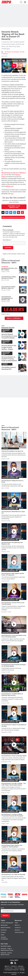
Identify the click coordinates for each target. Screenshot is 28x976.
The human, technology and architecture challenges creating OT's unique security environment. (12, 699)
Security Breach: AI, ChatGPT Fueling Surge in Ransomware (9, 358)
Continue (8, 247)
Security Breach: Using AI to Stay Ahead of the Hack (13, 725)
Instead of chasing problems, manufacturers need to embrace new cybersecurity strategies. (13, 608)
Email (2, 907)
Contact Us (14, 966)
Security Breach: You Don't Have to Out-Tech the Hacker (13, 603)
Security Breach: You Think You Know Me (13, 874)
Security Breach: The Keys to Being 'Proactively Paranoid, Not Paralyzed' (12, 815)
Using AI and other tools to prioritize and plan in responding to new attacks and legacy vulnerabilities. (13, 819)
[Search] (21, 2)
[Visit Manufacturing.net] (10, 897)
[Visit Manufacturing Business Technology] (17, 897)
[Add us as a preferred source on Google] (22, 212)
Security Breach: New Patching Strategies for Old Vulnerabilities (13, 665)
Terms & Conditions (19, 968)
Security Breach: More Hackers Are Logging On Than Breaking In (11, 846)
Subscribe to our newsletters (14, 206)
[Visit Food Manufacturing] (10, 894)
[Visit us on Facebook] (12, 963)
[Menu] (25, 2)
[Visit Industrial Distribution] (3, 897)
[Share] (6, 212)
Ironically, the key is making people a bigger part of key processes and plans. (13, 729)
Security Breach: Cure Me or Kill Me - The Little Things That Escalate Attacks (13, 784)
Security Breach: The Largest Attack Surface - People (8, 347)
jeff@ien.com (9, 186)
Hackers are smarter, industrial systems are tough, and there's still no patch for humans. (13, 758)
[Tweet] (14, 212)
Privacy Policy (9, 968)
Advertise (20, 966)
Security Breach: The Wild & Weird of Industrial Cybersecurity (12, 694)
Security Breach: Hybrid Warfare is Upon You (8, 287)
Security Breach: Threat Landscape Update (14, 755)
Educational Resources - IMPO (6, 330)
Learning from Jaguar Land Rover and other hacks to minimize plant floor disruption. (13, 639)
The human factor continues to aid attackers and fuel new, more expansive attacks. (13, 849)
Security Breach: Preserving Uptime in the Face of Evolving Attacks (13, 636)
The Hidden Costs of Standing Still (8, 368)
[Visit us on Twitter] (15, 963)
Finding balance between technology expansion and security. (11, 669)
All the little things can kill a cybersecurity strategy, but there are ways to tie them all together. (12, 547)
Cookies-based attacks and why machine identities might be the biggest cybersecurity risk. (13, 878)
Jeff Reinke (7, 52)
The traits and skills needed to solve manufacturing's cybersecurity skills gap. (12, 485)
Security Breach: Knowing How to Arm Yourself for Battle (9, 336)
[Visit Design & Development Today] (3, 894)
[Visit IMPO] (24, 894)
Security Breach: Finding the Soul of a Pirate (8, 277)
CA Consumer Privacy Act (11, 970)
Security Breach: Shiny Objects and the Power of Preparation (12, 574)
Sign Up (5, 915)
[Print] (2, 212)
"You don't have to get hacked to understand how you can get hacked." (13, 578)
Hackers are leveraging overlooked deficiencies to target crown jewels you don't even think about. (13, 788)
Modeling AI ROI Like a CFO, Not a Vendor (9, 269)
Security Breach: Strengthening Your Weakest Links (7, 298)
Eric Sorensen (15, 52)
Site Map (22, 970)
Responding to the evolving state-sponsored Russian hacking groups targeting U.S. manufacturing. (13, 516)
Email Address (7, 240)
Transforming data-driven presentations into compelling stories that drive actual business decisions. (13, 455)
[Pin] (18, 212)
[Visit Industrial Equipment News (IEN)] (17, 894)
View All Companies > (14, 318)
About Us (7, 966)
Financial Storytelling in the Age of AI (12, 451)
